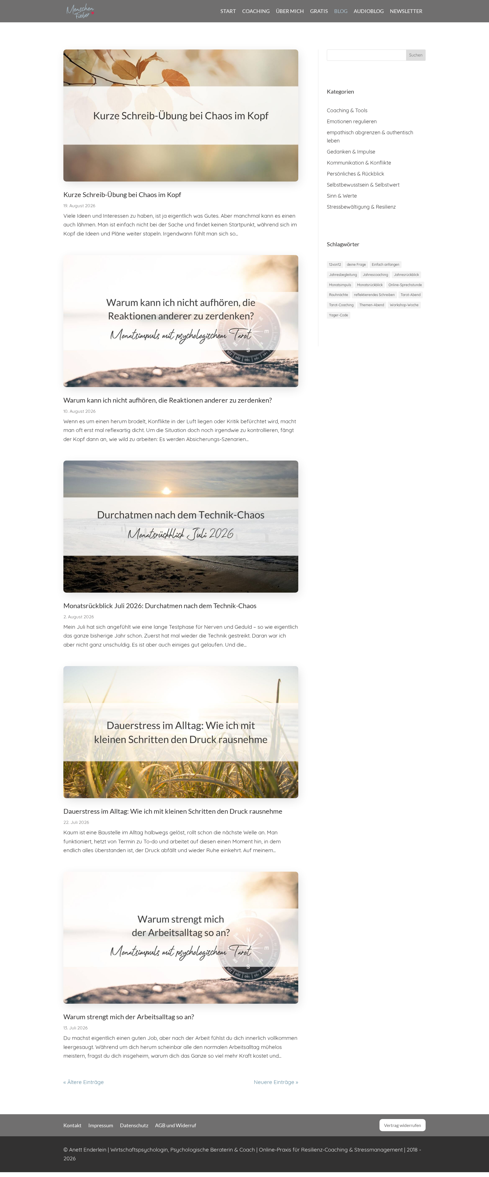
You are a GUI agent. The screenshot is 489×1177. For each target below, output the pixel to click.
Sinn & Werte (342, 196)
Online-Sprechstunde (405, 285)
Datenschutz (134, 1125)
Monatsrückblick (370, 285)
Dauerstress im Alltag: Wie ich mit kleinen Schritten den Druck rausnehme (172, 811)
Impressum (100, 1125)
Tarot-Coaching (341, 305)
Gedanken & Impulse (351, 151)
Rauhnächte (338, 295)
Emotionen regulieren (352, 121)
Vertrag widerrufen (402, 1125)
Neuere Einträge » (276, 1082)
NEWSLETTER (406, 11)
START (228, 11)
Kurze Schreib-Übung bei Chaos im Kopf (122, 194)
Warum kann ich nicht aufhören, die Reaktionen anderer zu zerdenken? (167, 400)
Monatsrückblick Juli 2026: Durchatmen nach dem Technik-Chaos (159, 605)
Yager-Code (338, 315)
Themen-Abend (371, 305)
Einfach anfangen (385, 264)
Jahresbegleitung (343, 275)
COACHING (256, 11)
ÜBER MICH (290, 11)
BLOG (341, 11)
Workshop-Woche (404, 305)
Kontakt (72, 1125)
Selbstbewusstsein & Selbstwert (363, 185)
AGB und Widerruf (175, 1125)
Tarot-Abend (411, 295)
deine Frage (356, 264)
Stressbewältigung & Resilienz (361, 207)
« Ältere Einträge (83, 1082)
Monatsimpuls (340, 285)
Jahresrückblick (406, 275)
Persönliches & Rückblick (355, 173)
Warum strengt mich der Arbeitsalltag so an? (128, 1016)
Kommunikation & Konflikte (359, 162)
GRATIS (319, 11)
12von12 (335, 264)
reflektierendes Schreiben (374, 295)
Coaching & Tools (347, 110)
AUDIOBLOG (369, 11)
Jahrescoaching (375, 275)
